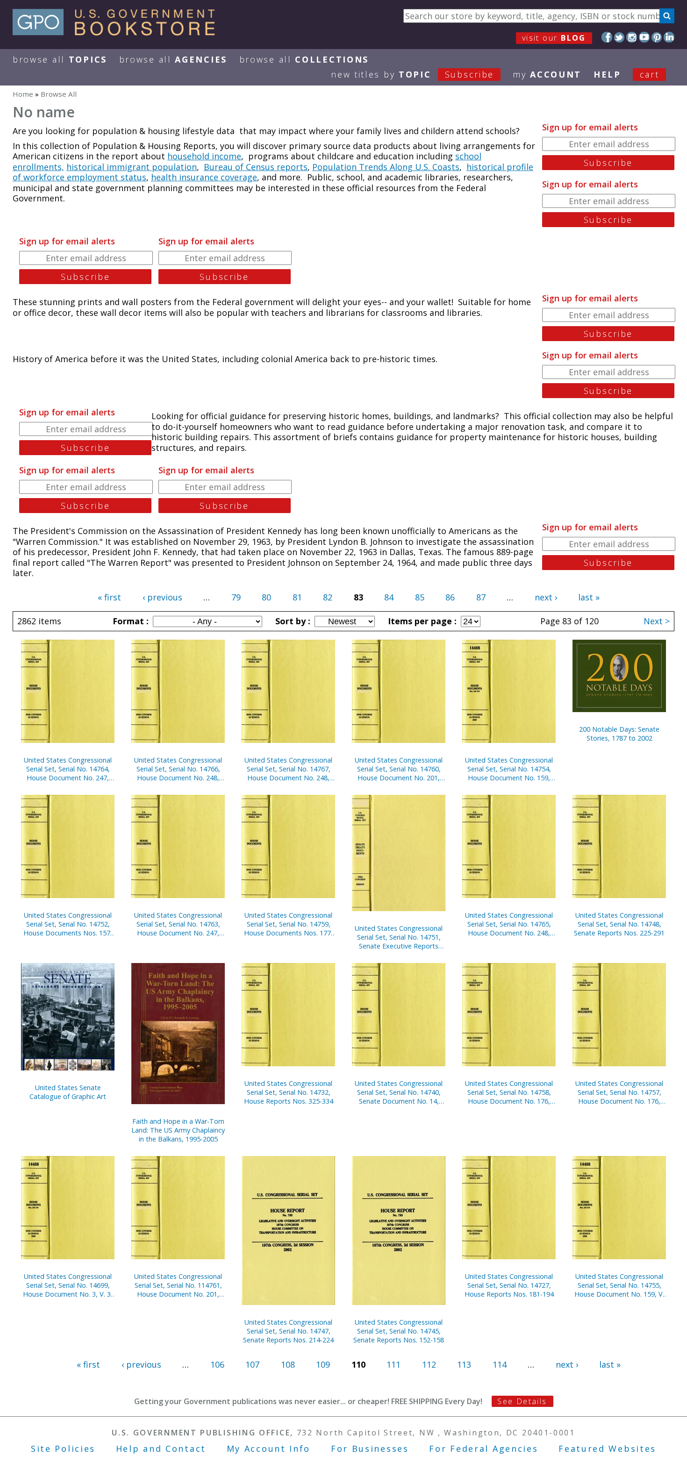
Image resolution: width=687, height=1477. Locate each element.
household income (204, 156)
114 (500, 1364)
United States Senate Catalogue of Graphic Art (67, 1092)
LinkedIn (669, 37)
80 (266, 597)
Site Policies (63, 1448)
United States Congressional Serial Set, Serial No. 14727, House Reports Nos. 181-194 (509, 1285)
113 (464, 1364)
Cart (649, 74)
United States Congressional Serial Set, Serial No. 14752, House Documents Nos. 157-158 (68, 924)
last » (589, 597)
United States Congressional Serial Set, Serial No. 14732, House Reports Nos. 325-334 (288, 1092)
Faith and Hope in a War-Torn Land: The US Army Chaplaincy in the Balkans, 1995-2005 (178, 1130)
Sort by (291, 621)
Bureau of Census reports (256, 166)
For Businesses (370, 1448)
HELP (607, 74)
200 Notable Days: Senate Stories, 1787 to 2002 (619, 733)
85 (419, 597)
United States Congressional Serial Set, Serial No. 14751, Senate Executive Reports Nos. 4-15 (399, 937)
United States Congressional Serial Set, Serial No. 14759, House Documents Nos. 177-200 (288, 924)
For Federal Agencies (483, 1448)
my (547, 74)
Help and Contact (161, 1448)
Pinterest (656, 37)
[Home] (118, 32)
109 (323, 1364)
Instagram (631, 37)
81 (297, 597)
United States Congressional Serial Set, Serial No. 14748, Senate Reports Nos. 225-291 (619, 924)
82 (327, 597)
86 (450, 597)
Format (129, 621)
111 (393, 1364)
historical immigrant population (131, 166)
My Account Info (269, 1448)
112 (429, 1364)
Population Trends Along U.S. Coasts (385, 166)
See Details (522, 1401)
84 (389, 597)
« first (109, 597)
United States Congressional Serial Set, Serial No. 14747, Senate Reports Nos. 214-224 (288, 1331)
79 (236, 597)
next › (546, 597)
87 (481, 597)
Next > (657, 621)
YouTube (644, 37)
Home (23, 94)
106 (217, 1364)
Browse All (60, 59)
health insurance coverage (204, 177)
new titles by (412, 74)
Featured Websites (607, 1448)
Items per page (421, 621)
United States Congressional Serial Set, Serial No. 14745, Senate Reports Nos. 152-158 (398, 1331)
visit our (554, 38)
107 (252, 1364)
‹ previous (162, 597)
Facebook (606, 37)
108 (288, 1364)
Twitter (619, 37)
